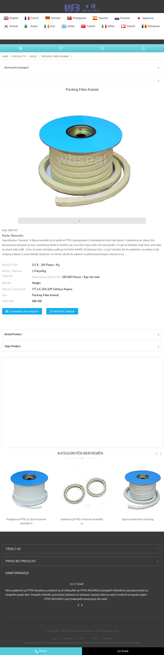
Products (19, 56)
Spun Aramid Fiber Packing (138, 519)
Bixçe (33, 56)
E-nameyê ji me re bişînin (24, 311)
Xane (5, 56)
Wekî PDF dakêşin (64, 311)
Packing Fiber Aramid (55, 56)
